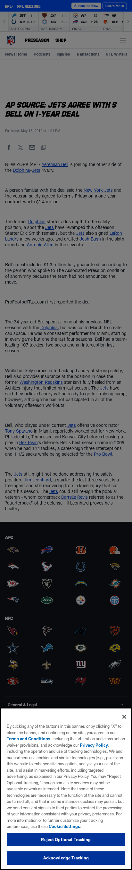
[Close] (124, 717)
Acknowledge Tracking (66, 857)
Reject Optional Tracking (66, 839)
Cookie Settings (64, 826)
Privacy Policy (94, 745)
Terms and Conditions (28, 738)
